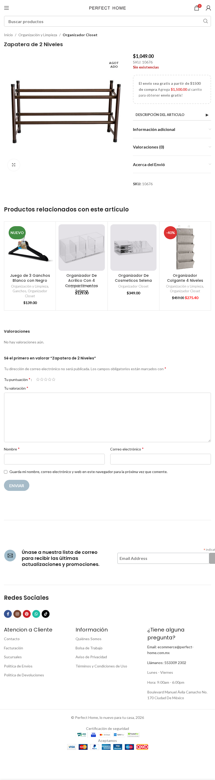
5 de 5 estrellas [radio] (54, 379)
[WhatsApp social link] (36, 614)
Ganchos (19, 291)
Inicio (8, 35)
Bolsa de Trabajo (89, 648)
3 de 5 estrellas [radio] (46, 379)
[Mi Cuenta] (208, 8)
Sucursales (13, 657)
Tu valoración (16, 387)
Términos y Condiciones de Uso (101, 666)
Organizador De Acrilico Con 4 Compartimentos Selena (81, 283)
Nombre (12, 448)
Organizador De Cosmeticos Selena (133, 278)
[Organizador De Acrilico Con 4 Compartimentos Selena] (81, 247)
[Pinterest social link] (27, 614)
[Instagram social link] (17, 614)
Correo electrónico (127, 448)
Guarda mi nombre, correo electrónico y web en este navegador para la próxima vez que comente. (88, 471)
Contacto (12, 638)
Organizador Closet (80, 35)
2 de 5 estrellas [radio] (42, 379)
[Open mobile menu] (6, 8)
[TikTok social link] (46, 614)
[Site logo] (107, 7)
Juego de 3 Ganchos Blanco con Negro (30, 278)
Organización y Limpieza (37, 35)
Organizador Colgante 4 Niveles (185, 278)
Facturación (13, 648)
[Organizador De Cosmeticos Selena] (133, 247)
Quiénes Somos (88, 638)
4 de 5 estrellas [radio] (50, 379)
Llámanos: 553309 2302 (166, 662)
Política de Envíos (18, 666)
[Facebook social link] (8, 614)
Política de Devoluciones (24, 675)
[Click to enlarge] (14, 165)
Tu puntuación (17, 379)
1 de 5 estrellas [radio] (38, 379)
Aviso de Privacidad (91, 657)
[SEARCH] (205, 21)
